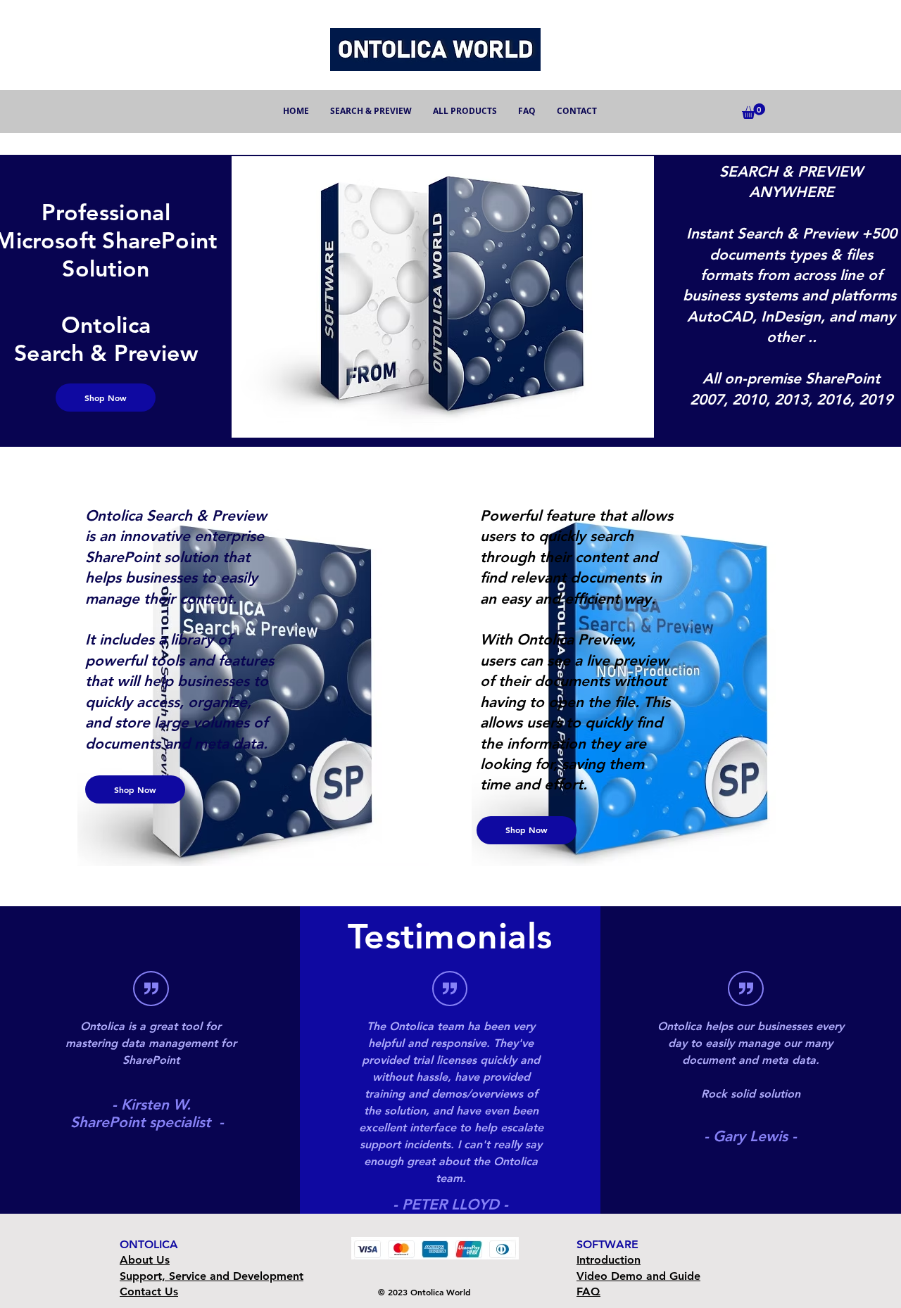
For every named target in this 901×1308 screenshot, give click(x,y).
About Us (145, 1259)
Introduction (608, 1259)
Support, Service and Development (211, 1276)
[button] (753, 111)
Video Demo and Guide (638, 1276)
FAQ (588, 1291)
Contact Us (149, 1291)
